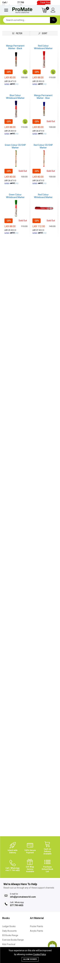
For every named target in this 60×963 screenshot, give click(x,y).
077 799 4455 (16, 905)
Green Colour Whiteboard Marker (15, 195)
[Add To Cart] (25, 71)
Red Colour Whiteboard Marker (43, 47)
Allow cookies (30, 959)
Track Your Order (43, 4)
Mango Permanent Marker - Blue (43, 96)
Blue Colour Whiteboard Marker (15, 96)
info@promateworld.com (23, 897)
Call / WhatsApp (13, 4)
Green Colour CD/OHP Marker (15, 146)
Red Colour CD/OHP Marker (43, 146)
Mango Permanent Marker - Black (15, 47)
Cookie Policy (39, 954)
